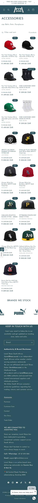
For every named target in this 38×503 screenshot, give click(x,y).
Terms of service (19, 495)
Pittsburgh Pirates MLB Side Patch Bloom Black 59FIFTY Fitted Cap (27, 151)
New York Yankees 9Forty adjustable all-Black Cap (27, 55)
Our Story (7, 415)
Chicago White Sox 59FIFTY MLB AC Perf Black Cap (10, 247)
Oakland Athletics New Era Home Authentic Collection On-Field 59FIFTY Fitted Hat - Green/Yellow (27, 249)
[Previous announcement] (4, 2)
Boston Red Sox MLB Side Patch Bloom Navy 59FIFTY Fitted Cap (10, 282)
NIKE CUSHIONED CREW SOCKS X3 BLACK (27, 86)
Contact (7, 411)
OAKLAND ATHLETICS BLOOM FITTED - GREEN (10, 216)
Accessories (8, 397)
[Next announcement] (34, 2)
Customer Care (9, 406)
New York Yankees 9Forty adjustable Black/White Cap (10, 86)
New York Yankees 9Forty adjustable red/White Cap (9, 55)
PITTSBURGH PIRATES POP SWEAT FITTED (27, 216)
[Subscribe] (31, 342)
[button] (4, 10)
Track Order (8, 420)
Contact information (20, 498)
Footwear (7, 402)
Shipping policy (30, 495)
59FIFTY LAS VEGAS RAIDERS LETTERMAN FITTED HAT (9, 151)
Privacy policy (9, 495)
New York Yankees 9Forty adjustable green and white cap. (10, 119)
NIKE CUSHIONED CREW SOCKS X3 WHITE (27, 118)
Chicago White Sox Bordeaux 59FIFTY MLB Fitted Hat (9, 184)
